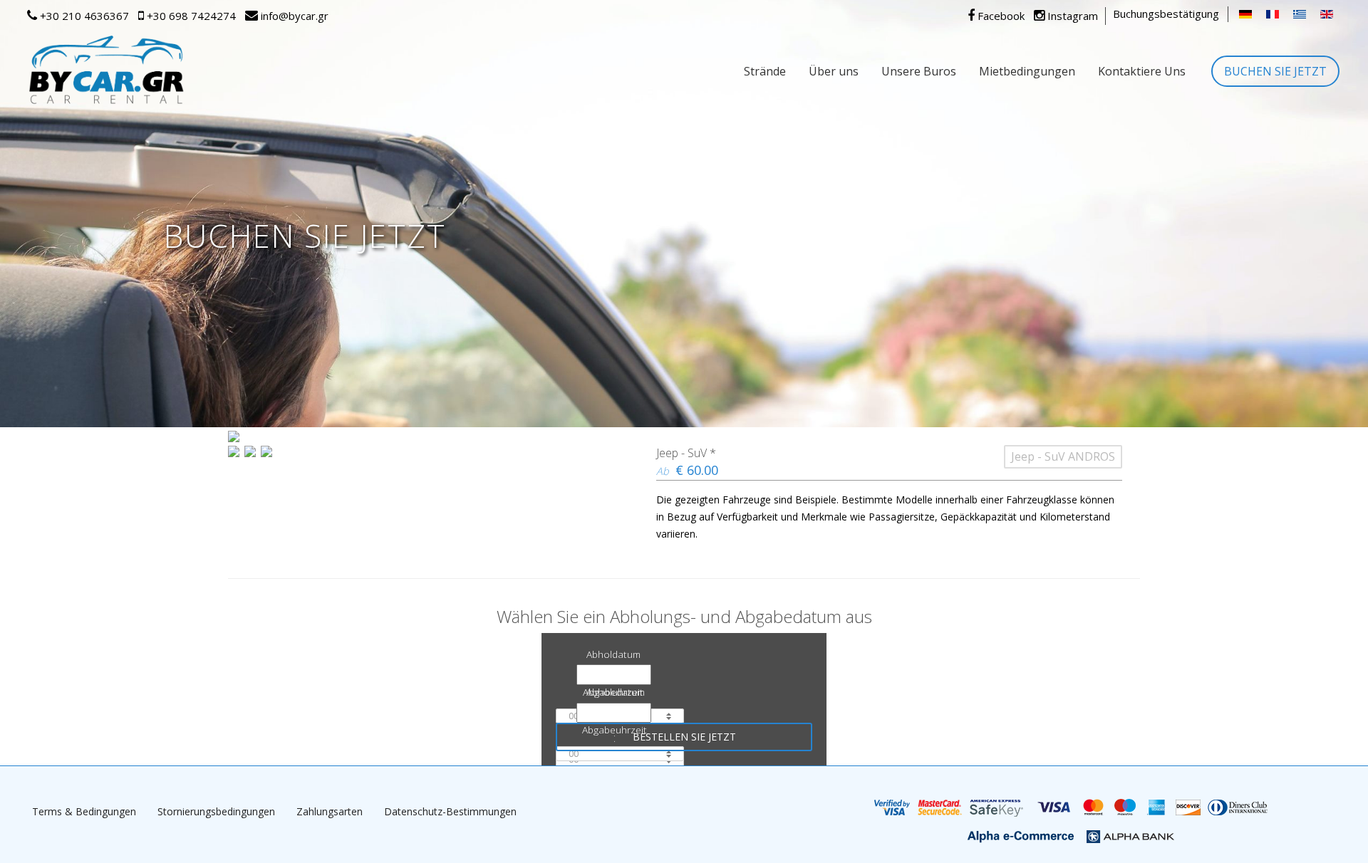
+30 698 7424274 (190, 16)
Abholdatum (613, 654)
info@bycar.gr (293, 16)
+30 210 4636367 (83, 16)
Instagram (1071, 16)
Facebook (1000, 16)
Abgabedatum (614, 692)
